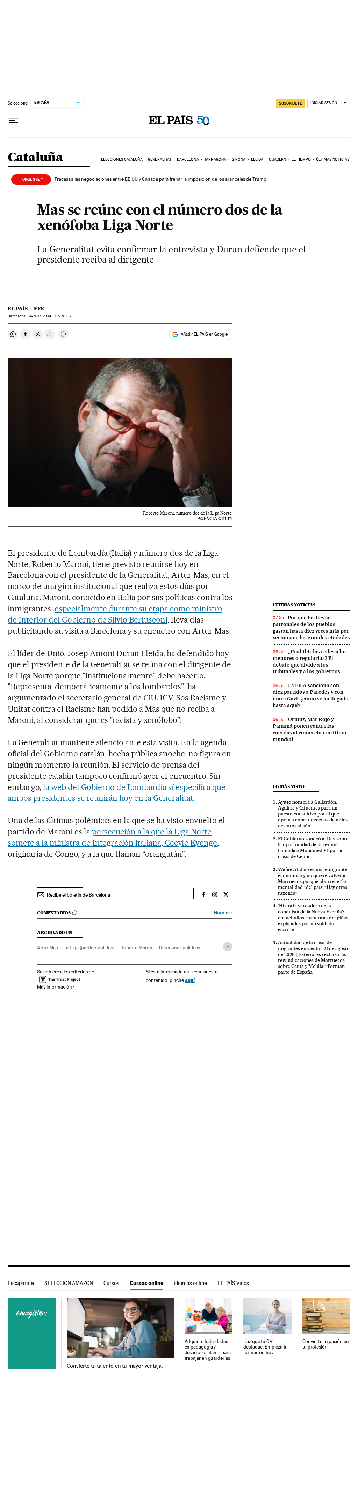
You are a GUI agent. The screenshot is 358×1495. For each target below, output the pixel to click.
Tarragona (215, 159)
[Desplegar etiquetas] (227, 946)
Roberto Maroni (136, 947)
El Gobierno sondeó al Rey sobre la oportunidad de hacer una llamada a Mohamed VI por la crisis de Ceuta (313, 847)
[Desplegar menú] (13, 120)
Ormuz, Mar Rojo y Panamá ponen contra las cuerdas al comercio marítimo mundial (309, 729)
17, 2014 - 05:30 (51, 316)
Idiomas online (190, 1283)
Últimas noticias (332, 159)
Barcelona (188, 159)
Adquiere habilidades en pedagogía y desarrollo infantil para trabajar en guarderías (208, 1350)
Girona (239, 159)
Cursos (111, 1283)
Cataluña (35, 158)
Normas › (223, 912)
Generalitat (159, 159)
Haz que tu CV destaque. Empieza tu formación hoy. (265, 1347)
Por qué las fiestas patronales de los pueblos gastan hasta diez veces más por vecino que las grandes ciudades (311, 627)
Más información (54, 987)
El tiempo (301, 159)
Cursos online (146, 1283)
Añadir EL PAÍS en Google (204, 334)
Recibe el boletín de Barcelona (78, 895)
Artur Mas (47, 947)
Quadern (277, 159)
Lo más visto (288, 786)
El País (18, 309)
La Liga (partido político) (89, 947)
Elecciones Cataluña (122, 159)
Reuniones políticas (179, 947)
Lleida (257, 159)
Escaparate (21, 1283)
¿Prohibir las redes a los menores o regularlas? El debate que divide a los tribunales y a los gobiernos (310, 661)
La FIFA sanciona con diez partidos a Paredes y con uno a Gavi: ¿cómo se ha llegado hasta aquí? (311, 695)
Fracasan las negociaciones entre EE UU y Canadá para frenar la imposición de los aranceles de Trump (160, 179)
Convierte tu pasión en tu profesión (325, 1344)
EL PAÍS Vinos (233, 1283)
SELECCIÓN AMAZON (68, 1283)
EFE (39, 309)
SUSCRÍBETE (290, 103)
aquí (190, 980)
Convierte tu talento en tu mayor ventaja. (115, 1366)
